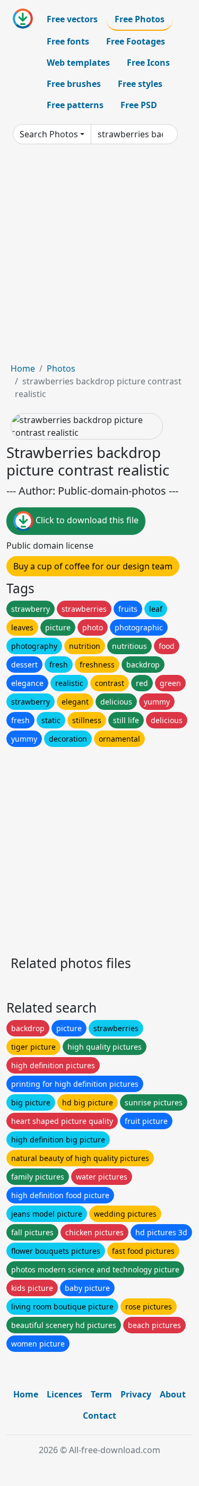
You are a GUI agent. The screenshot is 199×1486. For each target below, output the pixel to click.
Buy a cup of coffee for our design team (92, 566)
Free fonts (68, 41)
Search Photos (49, 134)
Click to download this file (86, 520)
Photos (61, 368)
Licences (64, 1394)
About (173, 1394)
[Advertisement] (99, 257)
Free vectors (72, 19)
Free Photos (140, 19)
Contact (99, 1415)
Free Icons (148, 62)
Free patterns (75, 105)
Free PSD (138, 105)
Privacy (135, 1394)
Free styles (140, 84)
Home (23, 368)
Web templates (78, 62)
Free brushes (74, 84)
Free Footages (135, 41)
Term (101, 1394)
